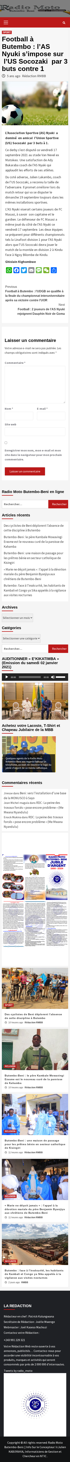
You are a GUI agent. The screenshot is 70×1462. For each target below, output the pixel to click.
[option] (29, 754)
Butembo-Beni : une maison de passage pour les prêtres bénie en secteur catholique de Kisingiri (33, 558)
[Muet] (53, 677)
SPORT (7, 32)
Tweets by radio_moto (18, 1370)
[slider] (61, 676)
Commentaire (15, 363)
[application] (35, 677)
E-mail (42, 408)
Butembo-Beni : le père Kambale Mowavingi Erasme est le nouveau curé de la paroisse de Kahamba (34, 542)
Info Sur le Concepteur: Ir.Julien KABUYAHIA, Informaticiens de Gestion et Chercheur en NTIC (37, 1451)
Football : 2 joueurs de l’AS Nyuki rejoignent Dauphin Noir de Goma (41, 309)
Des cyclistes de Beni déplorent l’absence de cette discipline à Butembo (34, 528)
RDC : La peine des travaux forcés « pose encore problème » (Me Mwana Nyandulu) (33, 807)
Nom (9, 408)
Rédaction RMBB (34, 76)
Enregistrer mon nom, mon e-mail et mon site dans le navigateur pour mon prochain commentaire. (33, 454)
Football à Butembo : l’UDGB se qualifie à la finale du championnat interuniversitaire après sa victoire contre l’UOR (35, 293)
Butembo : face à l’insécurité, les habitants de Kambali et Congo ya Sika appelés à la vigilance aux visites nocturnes (35, 590)
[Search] (64, 22)
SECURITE (10, 1261)
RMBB (24, 1282)
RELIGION (10, 1066)
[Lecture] (7, 677)
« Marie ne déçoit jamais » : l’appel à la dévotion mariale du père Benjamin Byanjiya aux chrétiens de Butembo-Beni (35, 574)
